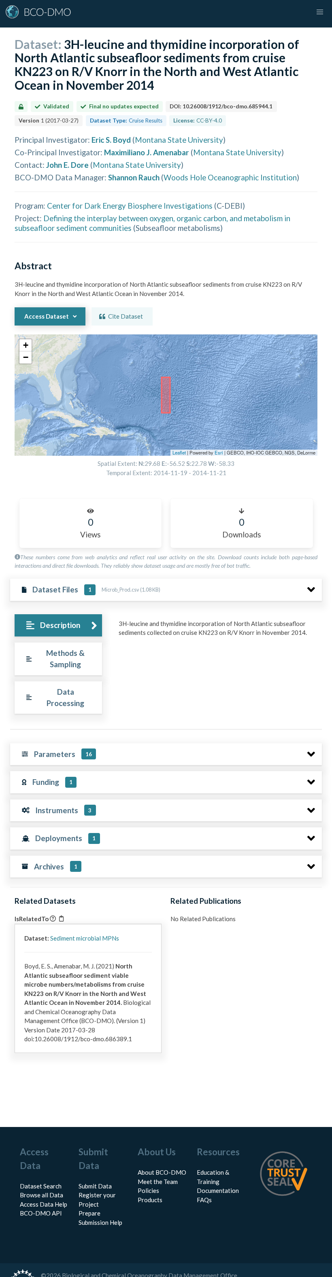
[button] (25, 345)
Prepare (89, 1213)
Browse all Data (41, 1195)
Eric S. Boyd (111, 139)
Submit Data (95, 1186)
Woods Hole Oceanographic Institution (230, 177)
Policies (148, 1190)
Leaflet (179, 452)
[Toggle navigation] (320, 12)
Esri (219, 452)
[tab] (58, 625)
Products (150, 1199)
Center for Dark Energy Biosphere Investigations (130, 205)
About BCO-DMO (162, 1172)
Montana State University (179, 139)
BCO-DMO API (41, 1213)
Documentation (218, 1190)
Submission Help (100, 1222)
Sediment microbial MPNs (84, 938)
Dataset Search (41, 1186)
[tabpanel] (218, 631)
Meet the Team (158, 1181)
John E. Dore (67, 164)
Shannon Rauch (134, 177)
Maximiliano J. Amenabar (146, 152)
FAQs (204, 1199)
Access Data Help (43, 1204)
